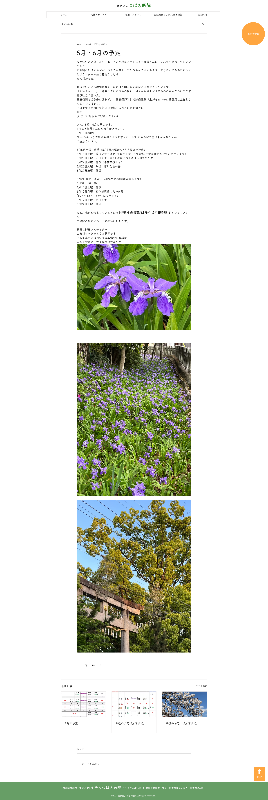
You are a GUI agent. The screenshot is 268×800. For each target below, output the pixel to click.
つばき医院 (139, 5)
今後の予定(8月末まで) (129, 723)
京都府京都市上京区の (92, 788)
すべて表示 (201, 686)
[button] (202, 24)
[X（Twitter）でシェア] (85, 665)
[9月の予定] (83, 704)
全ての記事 (67, 24)
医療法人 (122, 6)
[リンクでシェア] (100, 665)
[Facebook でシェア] (78, 665)
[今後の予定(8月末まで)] (134, 704)
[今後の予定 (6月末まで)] (184, 704)
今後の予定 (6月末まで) (181, 723)
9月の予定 (71, 723)
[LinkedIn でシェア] (93, 665)
